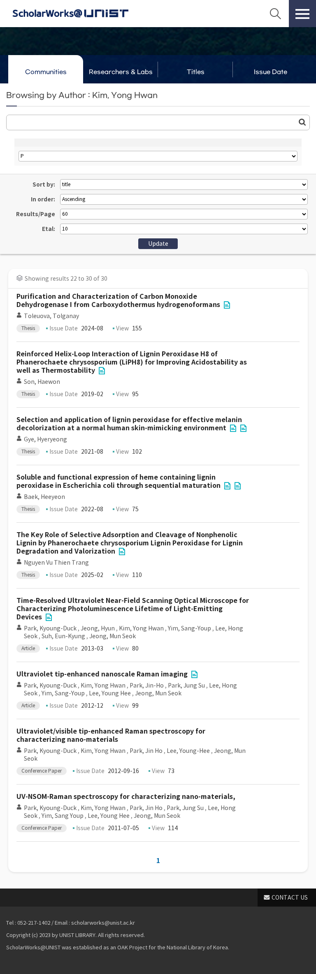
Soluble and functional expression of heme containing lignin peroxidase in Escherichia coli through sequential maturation (118, 481)
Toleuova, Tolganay (51, 316)
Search (275, 13)
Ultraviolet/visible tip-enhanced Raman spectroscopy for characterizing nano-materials (110, 735)
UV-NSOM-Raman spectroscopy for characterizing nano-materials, (125, 796)
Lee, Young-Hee (188, 751)
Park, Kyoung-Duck (50, 628)
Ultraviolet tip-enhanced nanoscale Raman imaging (102, 674)
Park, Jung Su (186, 685)
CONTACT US (290, 897)
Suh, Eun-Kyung (63, 636)
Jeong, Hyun (98, 628)
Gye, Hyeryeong (45, 439)
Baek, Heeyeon (44, 497)
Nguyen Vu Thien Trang (56, 562)
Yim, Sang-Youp (189, 628)
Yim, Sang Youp (63, 815)
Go (302, 122)
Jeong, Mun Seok (112, 636)
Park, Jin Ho (146, 751)
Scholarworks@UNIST (70, 13)
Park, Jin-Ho (147, 685)
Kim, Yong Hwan (141, 628)
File (226, 305)
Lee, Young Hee (110, 693)
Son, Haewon (42, 381)
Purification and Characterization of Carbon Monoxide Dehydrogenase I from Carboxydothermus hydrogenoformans (118, 300)
